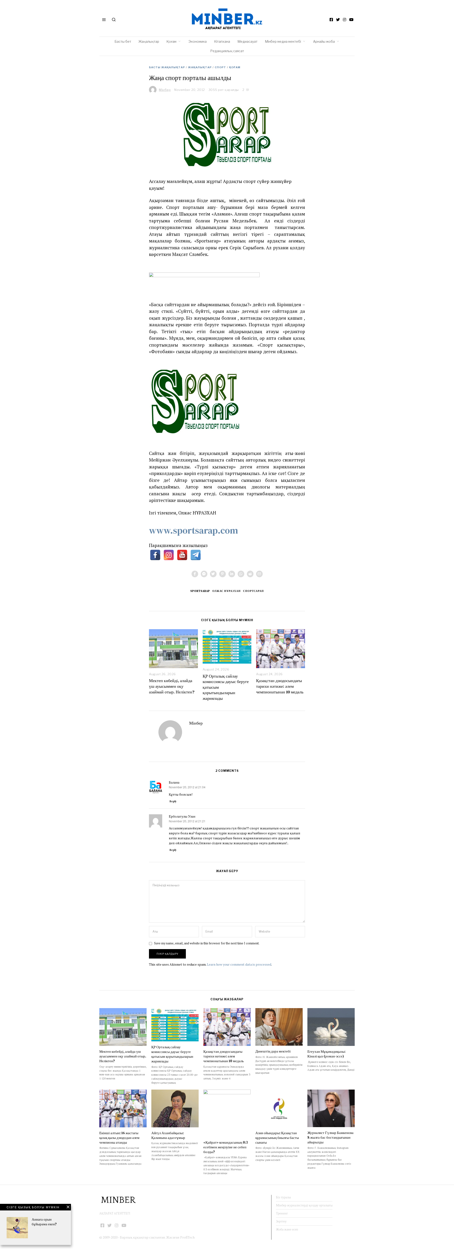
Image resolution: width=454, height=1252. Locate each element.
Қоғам (171, 41)
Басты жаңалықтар (167, 67)
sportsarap (200, 591)
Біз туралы (283, 1197)
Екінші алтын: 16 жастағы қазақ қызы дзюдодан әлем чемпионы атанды (119, 1137)
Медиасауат (247, 41)
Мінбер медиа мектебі (283, 41)
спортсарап (253, 591)
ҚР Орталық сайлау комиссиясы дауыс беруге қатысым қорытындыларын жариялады (172, 1054)
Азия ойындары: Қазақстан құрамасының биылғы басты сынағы (277, 1137)
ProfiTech (187, 1237)
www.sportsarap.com (193, 530)
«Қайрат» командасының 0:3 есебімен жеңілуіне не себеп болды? (225, 1147)
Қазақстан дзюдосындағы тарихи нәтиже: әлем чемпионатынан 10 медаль (279, 686)
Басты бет (122, 41)
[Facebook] (331, 19)
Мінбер (196, 723)
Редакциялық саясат (227, 51)
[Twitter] (338, 19)
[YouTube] (351, 19)
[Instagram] (344, 19)
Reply (173, 801)
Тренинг (282, 1213)
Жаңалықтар (149, 41)
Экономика (197, 41)
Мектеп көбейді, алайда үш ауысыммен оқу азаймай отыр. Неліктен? (171, 686)
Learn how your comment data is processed (239, 964)
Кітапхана (222, 41)
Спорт (220, 67)
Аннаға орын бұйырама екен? (44, 1222)
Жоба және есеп (287, 1229)
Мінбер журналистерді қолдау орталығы (304, 1205)
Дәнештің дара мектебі (273, 1051)
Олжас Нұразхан (226, 591)
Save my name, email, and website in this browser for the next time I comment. (206, 943)
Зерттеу (281, 1221)
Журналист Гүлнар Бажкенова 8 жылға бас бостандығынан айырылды (330, 1137)
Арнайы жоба (324, 41)
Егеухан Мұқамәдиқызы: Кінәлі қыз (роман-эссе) (326, 1054)
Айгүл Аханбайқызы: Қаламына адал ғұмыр (168, 1135)
